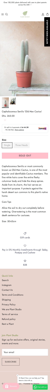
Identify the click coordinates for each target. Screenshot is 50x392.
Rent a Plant (8, 324)
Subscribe (11, 361)
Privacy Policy (8, 304)
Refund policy (8, 319)
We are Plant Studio (12, 309)
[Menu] (2, 14)
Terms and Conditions (12, 295)
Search (5, 280)
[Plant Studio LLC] (25, 14)
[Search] (7, 14)
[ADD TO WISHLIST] (5, 120)
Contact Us (7, 290)
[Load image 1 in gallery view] (25, 58)
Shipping (6, 299)
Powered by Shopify (31, 383)
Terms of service (10, 314)
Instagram (7, 285)
